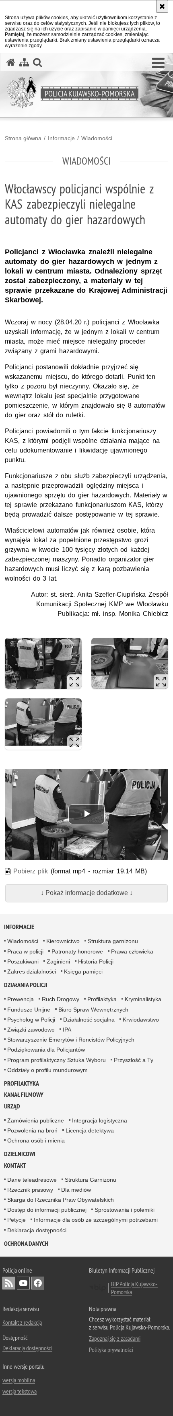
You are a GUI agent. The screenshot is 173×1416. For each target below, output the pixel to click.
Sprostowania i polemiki (124, 1210)
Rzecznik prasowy (30, 1190)
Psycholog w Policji (31, 1019)
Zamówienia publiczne (35, 1120)
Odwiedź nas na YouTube (23, 1283)
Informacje (61, 138)
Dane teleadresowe (32, 1180)
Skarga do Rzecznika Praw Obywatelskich (60, 1200)
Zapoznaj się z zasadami (114, 1338)
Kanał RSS (8, 1283)
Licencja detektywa (90, 1130)
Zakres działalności (31, 971)
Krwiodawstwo (141, 1019)
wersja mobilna (18, 1380)
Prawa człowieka (132, 951)
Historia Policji (95, 961)
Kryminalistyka (143, 999)
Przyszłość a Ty (133, 1060)
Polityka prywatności (111, 1350)
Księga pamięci (83, 971)
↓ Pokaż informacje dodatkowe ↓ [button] (87, 892)
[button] (158, 63)
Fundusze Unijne (28, 1009)
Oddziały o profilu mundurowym (47, 1070)
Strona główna (23, 138)
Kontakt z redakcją (22, 1322)
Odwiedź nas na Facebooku (37, 1283)
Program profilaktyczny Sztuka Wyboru (56, 1060)
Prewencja (20, 999)
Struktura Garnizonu (90, 1180)
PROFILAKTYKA (21, 1083)
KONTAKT (15, 1165)
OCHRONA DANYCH (26, 1243)
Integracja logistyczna (99, 1120)
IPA (67, 1029)
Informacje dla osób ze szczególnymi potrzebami (96, 1220)
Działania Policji (25, 985)
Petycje (16, 1220)
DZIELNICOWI (19, 1154)
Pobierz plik (30, 871)
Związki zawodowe (31, 1029)
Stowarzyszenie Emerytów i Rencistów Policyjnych (70, 1039)
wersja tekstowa (19, 1391)
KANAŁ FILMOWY (23, 1094)
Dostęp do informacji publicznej (46, 1210)
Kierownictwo (63, 941)
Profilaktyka (102, 999)
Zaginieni (58, 961)
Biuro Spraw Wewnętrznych (93, 1009)
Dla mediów (76, 1190)
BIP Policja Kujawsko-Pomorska (134, 1288)
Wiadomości (96, 138)
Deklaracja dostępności (36, 1230)
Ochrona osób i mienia (36, 1140)
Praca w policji (25, 951)
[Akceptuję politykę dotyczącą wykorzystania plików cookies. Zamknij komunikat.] (162, 6)
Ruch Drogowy (60, 999)
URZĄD (12, 1106)
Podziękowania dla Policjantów (46, 1049)
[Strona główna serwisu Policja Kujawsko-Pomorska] (10, 62)
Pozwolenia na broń (32, 1130)
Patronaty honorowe (77, 951)
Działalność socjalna (89, 1019)
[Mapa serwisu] (24, 62)
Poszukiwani (23, 961)
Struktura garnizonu (113, 941)
